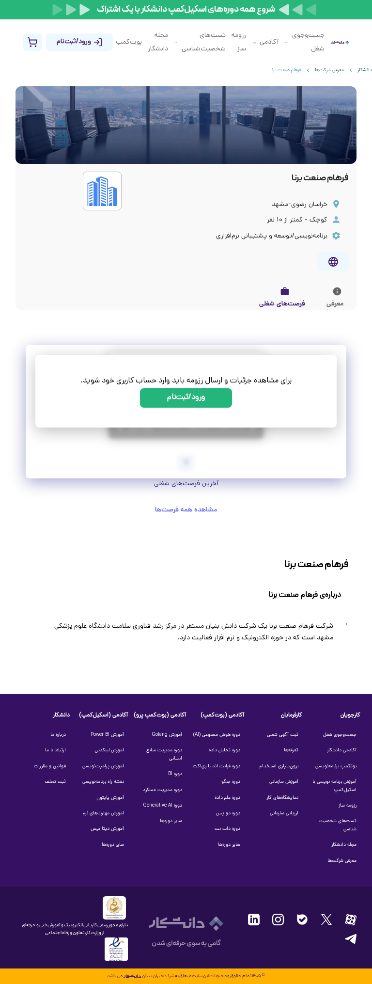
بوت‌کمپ (129, 42)
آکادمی (269, 42)
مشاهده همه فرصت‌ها (186, 510)
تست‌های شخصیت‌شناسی (204, 42)
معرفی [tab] (334, 304)
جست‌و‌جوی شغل (308, 42)
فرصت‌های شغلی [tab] (282, 304)
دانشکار (364, 70)
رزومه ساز (239, 42)
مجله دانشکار (158, 42)
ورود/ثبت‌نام (186, 397)
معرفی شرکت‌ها (329, 70)
